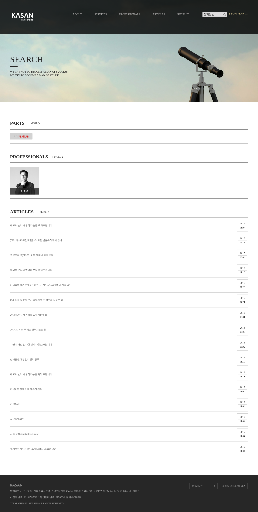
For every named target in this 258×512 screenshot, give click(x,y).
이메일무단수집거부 (233, 486)
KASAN (16, 485)
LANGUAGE (236, 14)
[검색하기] (224, 14)
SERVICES (100, 14)
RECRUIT (183, 14)
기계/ (21, 136)
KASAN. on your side (22, 17)
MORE (34, 123)
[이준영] (24, 168)
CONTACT (197, 486)
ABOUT (77, 14)
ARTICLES (158, 14)
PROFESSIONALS (129, 14)
